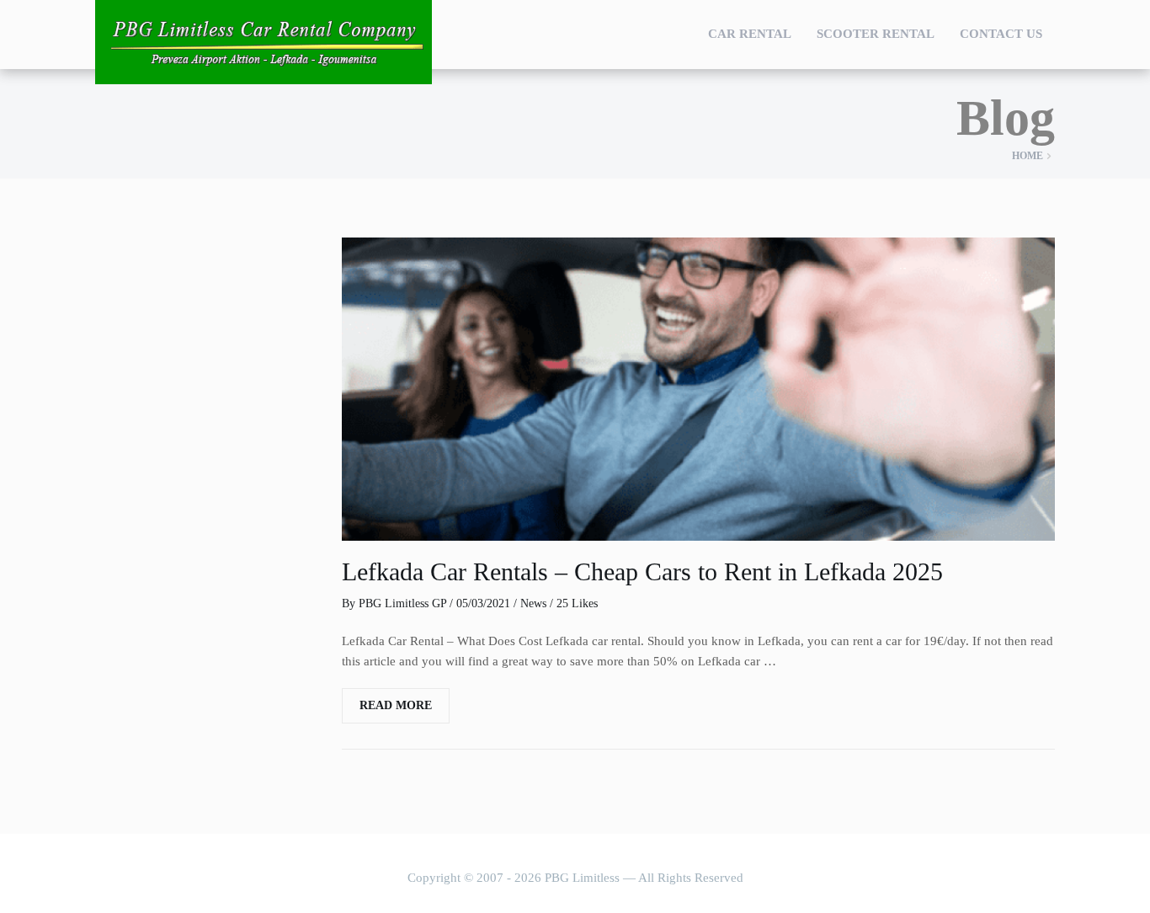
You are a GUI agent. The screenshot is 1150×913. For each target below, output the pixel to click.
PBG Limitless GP (402, 603)
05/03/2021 (483, 603)
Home (1027, 156)
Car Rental (749, 33)
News (533, 603)
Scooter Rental (875, 33)
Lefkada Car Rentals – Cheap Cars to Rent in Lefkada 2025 (642, 571)
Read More (395, 705)
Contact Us (1001, 33)
